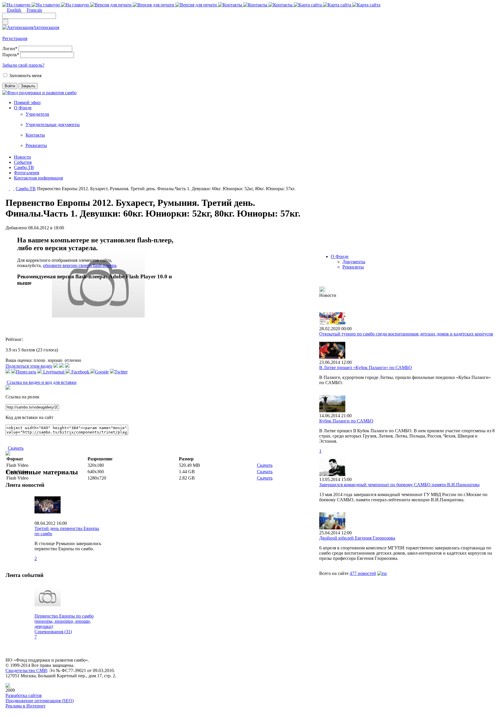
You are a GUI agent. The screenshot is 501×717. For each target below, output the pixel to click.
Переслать (26, 371)
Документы (353, 261)
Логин (9, 48)
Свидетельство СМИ (26, 670)
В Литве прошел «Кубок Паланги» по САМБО (365, 367)
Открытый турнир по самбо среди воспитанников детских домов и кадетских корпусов (406, 333)
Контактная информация (38, 177)
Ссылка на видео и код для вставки (42, 382)
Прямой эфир (27, 102)
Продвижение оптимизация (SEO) (40, 700)
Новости (22, 157)
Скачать (15, 448)
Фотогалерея (26, 172)
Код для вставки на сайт (29, 417)
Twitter (121, 371)
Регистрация (14, 38)
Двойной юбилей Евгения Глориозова (357, 538)
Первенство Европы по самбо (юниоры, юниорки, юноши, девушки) (64, 621)
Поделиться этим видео (29, 366)
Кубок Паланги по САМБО (346, 420)
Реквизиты (36, 145)
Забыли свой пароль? (23, 65)
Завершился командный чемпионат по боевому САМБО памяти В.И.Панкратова (399, 484)
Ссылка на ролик (22, 396)
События (23, 162)
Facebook (80, 371)
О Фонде (23, 107)
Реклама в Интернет (26, 705)
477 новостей (363, 573)
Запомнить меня (25, 75)
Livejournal (54, 371)
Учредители (37, 114)
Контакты (35, 134)
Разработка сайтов (24, 695)
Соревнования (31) (53, 631)
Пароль (10, 54)
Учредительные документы (53, 124)
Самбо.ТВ (24, 167)
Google (102, 371)
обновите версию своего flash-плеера (79, 265)
